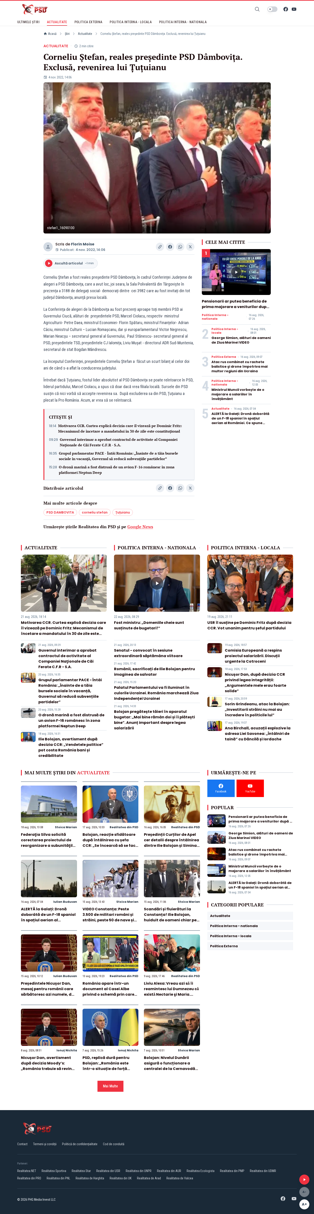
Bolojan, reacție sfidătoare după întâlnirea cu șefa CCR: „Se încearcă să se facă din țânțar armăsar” (110, 843)
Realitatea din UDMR (263, 1171)
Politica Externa (223, 357)
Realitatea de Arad (149, 1178)
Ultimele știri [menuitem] (28, 22)
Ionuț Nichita (67, 1050)
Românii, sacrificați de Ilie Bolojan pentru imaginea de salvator (154, 671)
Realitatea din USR (108, 1171)
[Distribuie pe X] (190, 247)
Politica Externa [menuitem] (88, 22)
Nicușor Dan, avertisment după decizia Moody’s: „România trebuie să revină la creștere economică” (47, 1066)
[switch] (272, 9)
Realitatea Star (81, 1171)
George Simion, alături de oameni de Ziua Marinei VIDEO (241, 340)
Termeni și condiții (45, 1144)
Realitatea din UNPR (138, 1171)
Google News (140, 526)
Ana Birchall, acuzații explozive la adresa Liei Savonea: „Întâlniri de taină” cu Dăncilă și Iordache (258, 733)
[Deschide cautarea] (257, 9)
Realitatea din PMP (232, 1171)
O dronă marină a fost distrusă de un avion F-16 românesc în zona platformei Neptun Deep (116, 469)
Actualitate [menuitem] (57, 22)
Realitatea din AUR (169, 1171)
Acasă (52, 34)
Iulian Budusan (65, 902)
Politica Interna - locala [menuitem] (131, 22)
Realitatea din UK (120, 1178)
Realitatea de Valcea (179, 1178)
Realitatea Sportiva (54, 1171)
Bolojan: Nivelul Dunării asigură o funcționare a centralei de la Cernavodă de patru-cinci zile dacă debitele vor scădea (169, 1068)
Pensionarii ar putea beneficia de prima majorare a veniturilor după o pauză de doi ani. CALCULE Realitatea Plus (235, 309)
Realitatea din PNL (58, 1178)
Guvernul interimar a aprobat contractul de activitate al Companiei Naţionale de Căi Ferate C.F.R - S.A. (118, 442)
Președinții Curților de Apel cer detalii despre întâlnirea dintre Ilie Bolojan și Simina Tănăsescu (171, 843)
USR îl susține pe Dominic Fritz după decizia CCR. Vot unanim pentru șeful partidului (249, 625)
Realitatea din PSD (124, 827)
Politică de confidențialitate (79, 1144)
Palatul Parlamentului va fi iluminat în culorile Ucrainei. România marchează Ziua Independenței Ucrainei (156, 693)
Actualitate (85, 34)
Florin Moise (82, 244)
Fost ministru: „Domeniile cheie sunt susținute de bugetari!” (149, 625)
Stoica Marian (66, 827)
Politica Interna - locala (224, 331)
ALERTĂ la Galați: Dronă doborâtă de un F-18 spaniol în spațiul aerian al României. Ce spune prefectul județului (240, 420)
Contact (22, 1144)
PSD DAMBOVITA (60, 512)
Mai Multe (110, 1086)
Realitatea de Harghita (90, 1178)
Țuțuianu (122, 512)
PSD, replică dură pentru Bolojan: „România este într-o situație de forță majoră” (106, 1066)
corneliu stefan (95, 512)
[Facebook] (285, 9)
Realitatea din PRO (29, 1178)
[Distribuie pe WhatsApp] (180, 247)
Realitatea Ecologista (200, 1171)
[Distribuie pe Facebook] (170, 247)
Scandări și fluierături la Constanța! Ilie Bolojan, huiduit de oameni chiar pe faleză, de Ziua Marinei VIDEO (170, 920)
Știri (67, 34)
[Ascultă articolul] (304, 1180)
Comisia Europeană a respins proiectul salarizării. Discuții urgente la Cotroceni (253, 656)
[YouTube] (294, 9)
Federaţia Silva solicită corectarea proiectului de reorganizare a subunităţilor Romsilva (49, 843)
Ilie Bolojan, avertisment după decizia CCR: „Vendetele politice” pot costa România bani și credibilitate (70, 747)
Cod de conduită (113, 1144)
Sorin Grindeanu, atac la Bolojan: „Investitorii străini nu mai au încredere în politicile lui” (257, 709)
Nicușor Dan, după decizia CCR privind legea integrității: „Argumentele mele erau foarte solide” (255, 683)
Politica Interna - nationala (215, 317)
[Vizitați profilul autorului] (48, 246)
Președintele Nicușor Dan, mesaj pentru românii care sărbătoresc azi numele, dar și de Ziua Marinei (48, 992)
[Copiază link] (160, 247)
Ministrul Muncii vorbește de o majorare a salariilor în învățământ (237, 394)
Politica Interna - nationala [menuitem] (183, 22)
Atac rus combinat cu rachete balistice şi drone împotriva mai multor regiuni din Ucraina (239, 366)
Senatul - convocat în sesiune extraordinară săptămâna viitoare (148, 653)
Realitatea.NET (26, 1171)
